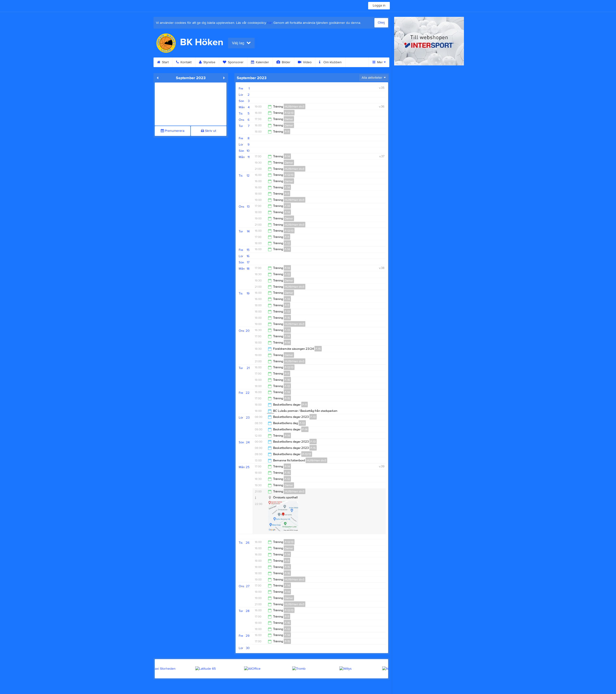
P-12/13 (289, 113)
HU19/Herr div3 (294, 106)
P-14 (287, 156)
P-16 (287, 573)
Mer (380, 62)
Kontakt (186, 62)
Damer (289, 119)
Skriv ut (210, 131)
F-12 (287, 243)
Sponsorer (235, 62)
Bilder (285, 62)
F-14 (287, 187)
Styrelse (208, 62)
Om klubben (332, 62)
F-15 (318, 349)
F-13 (287, 311)
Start (165, 62)
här (269, 23)
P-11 (287, 132)
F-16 (287, 380)
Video (307, 62)
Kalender (262, 62)
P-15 (287, 318)
